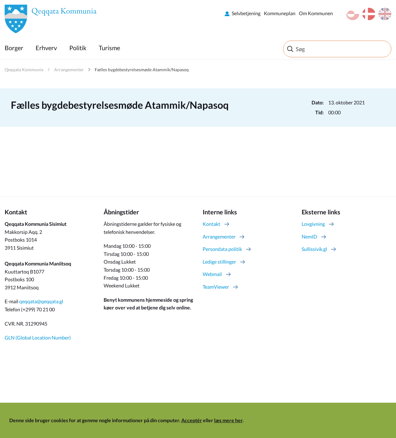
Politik (77, 47)
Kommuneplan (279, 13)
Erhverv (46, 47)
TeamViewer (216, 287)
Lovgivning (313, 224)
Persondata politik (222, 249)
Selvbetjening (246, 13)
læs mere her (228, 420)
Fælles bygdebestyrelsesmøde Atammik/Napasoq (142, 69)
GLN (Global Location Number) (38, 337)
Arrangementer (69, 69)
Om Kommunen (316, 13)
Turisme (109, 47)
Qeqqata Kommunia (24, 69)
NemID (309, 236)
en (384, 14)
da (368, 14)
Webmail (212, 274)
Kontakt (211, 224)
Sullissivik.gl (314, 249)
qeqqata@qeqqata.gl (41, 301)
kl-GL (352, 14)
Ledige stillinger (219, 262)
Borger (14, 47)
